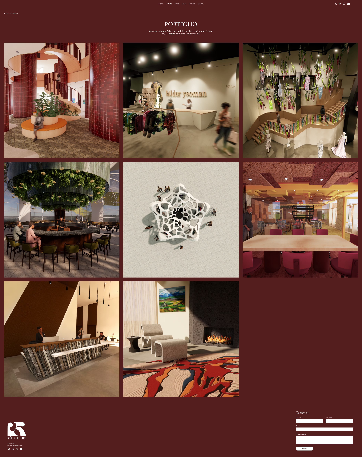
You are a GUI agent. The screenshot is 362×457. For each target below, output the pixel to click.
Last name (329, 417)
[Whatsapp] (344, 3)
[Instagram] (336, 3)
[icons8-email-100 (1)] (348, 3)
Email (298, 426)
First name (299, 417)
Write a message (301, 434)
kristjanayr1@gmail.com (14, 445)
